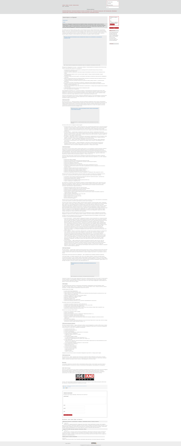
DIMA (111, 40)
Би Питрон (115, 38)
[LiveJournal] (67, 388)
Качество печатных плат (85, 12)
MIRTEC (116, 33)
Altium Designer (115, 35)
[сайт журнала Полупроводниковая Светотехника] (86, 443)
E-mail (110, 21)
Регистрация (67, 6)
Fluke (113, 36)
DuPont (110, 32)
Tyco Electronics (116, 36)
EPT (109, 37)
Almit (112, 37)
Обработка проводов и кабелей (73, 385)
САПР (104, 10)
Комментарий (66, 396)
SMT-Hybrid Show (111, 34)
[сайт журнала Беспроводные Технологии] (94, 443)
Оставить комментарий (67, 386)
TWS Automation (115, 40)
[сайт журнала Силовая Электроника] (74, 443)
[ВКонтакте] (63, 388)
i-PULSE (117, 39)
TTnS (112, 35)
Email (65, 408)
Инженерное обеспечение (66, 10)
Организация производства (76, 10)
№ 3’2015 (64, 22)
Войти (63, 6)
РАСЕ (111, 37)
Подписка (109, 3)
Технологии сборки (65, 12)
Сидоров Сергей (65, 20)
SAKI (109, 33)
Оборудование (114, 10)
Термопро (112, 32)
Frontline (110, 35)
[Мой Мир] (66, 388)
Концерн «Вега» (111, 39)
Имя (110, 18)
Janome (110, 40)
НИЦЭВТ (114, 33)
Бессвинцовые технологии (94, 12)
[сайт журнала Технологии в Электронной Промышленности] (79, 443)
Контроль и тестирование (85, 10)
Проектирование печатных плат (98, 10)
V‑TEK (116, 34)
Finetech (112, 33)
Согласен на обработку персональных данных (114, 23)
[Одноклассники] (65, 388)
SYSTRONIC (114, 39)
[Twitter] (64, 388)
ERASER (115, 32)
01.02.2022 (65, 385)
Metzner (110, 36)
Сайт (64, 411)
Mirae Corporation (111, 38)
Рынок (91, 10)
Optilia (114, 37)
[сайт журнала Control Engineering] (100, 443)
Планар (117, 32)
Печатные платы (108, 10)
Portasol (114, 34)
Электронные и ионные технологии (75, 12)
